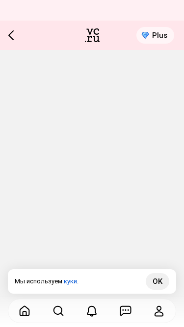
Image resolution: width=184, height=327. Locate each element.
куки (70, 281)
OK (157, 281)
